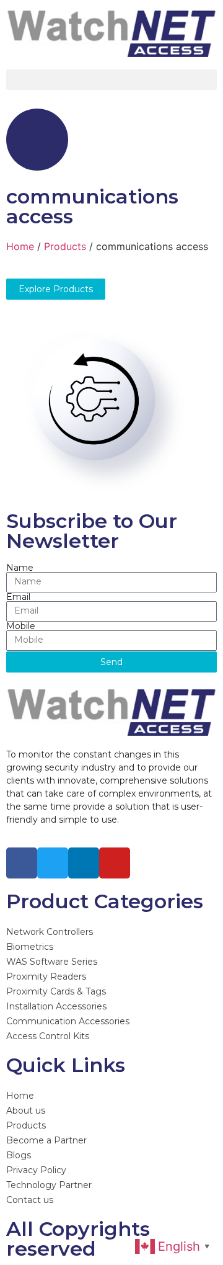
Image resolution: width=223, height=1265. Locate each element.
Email (18, 596)
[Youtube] (114, 862)
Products (65, 246)
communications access (92, 206)
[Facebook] (21, 862)
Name (19, 567)
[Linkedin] (83, 862)
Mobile (20, 626)
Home (20, 246)
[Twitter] (52, 862)
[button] (111, 79)
